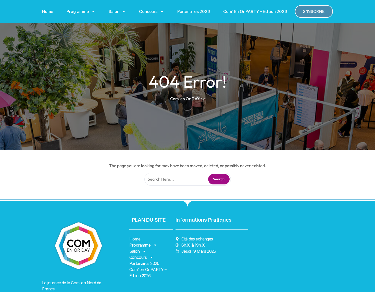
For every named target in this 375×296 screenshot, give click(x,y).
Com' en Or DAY (185, 98)
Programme (78, 11)
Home (47, 11)
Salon (114, 11)
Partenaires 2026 (193, 11)
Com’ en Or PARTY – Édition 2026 (255, 11)
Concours (148, 11)
